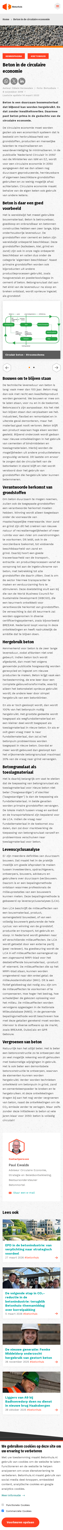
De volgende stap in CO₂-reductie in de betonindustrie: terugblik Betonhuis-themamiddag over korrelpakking (25, 1301)
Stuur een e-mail (24, 1192)
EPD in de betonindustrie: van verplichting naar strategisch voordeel (28, 1249)
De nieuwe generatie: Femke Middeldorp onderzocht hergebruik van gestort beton (28, 1354)
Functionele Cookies (18, 1505)
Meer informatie (11, 1495)
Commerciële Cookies (18, 1511)
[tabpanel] (31, 330)
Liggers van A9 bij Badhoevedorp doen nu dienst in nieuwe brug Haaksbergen (28, 1401)
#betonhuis (38, 56)
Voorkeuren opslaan (20, 1522)
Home (6, 19)
